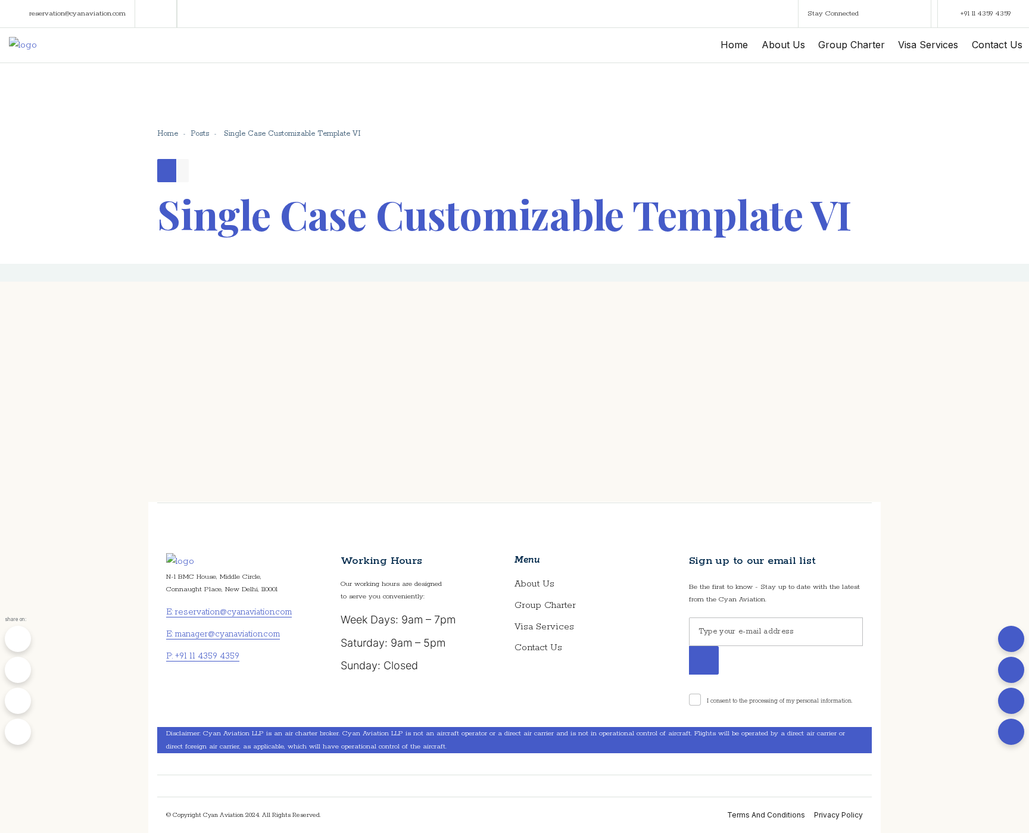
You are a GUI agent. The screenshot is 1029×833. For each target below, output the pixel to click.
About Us (534, 583)
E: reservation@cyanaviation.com (229, 612)
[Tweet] (18, 670)
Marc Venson (222, 439)
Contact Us (538, 647)
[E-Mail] (18, 732)
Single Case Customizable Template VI (266, 342)
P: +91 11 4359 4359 (202, 656)
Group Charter (545, 605)
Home (167, 133)
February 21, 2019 (230, 414)
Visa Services (544, 626)
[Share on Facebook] (18, 639)
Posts (200, 133)
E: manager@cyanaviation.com (223, 634)
